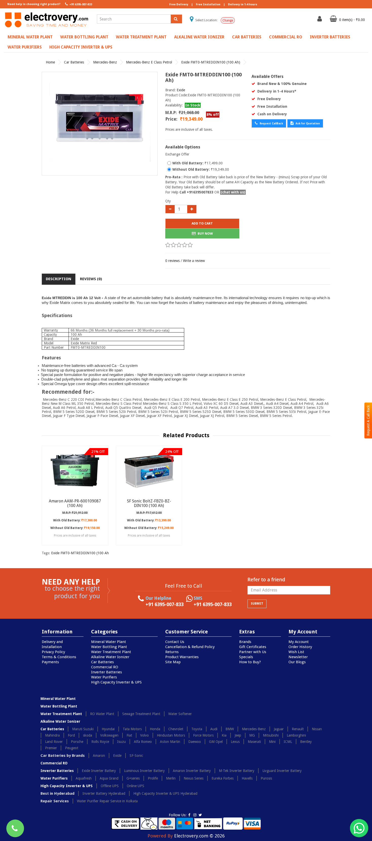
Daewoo (194, 742)
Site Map (173, 662)
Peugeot (71, 748)
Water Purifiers (25, 47)
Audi (213, 729)
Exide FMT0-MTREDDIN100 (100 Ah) (210, 62)
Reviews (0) (91, 279)
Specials (246, 657)
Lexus (235, 742)
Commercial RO (285, 37)
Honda (155, 729)
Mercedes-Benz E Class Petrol (149, 62)
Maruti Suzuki (83, 729)
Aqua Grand (109, 778)
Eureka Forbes (223, 778)
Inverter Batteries (330, 37)
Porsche (77, 742)
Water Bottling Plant (84, 37)
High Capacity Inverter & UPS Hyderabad (165, 793)
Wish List (296, 652)
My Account (298, 641)
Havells (247, 778)
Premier (51, 748)
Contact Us (174, 641)
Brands (245, 641)
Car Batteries (246, 37)
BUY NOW (205, 233)
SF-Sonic (136, 756)
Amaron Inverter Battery (192, 771)
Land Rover (54, 742)
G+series (133, 778)
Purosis (266, 778)
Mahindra (52, 735)
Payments (50, 662)
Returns (172, 652)
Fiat (129, 735)
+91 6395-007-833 (80, 4)
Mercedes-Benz (105, 62)
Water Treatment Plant (141, 37)
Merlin (171, 778)
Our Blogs (297, 662)
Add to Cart (202, 223)
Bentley (306, 742)
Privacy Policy (53, 652)
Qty (168, 201)
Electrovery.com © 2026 (199, 835)
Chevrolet (175, 729)
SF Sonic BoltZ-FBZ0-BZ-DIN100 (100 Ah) (149, 503)
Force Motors (203, 735)
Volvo (144, 735)
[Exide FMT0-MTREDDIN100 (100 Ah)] (100, 123)
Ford (71, 735)
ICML (288, 742)
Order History (300, 647)
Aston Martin (170, 742)
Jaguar (279, 729)
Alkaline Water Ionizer (199, 37)
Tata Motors (132, 729)
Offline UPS (110, 786)
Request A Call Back (368, 420)
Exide (181, 90)
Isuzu (121, 742)
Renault (298, 729)
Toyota (196, 729)
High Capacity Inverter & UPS (80, 47)
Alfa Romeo (143, 742)
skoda (87, 735)
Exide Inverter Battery (99, 771)
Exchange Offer (177, 154)
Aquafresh (84, 778)
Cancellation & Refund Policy (190, 647)
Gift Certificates (252, 647)
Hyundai (108, 729)
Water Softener (180, 714)
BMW (229, 729)
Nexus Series (193, 778)
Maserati (254, 742)
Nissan (317, 729)
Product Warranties (182, 657)
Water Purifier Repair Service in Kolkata (107, 801)
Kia (224, 735)
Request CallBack (271, 123)
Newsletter (298, 657)
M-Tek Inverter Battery (236, 771)
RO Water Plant (102, 714)
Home (50, 62)
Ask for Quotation (307, 123)
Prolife (153, 778)
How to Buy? (250, 662)
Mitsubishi (271, 735)
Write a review (194, 261)
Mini (272, 742)
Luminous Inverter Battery (144, 771)
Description (58, 279)
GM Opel (216, 742)
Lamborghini (296, 735)
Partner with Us (252, 652)
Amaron (99, 756)
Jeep (238, 735)
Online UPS (135, 786)
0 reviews (172, 261)
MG (252, 735)
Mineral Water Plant (30, 37)
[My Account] (320, 20)
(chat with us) (233, 192)
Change (227, 20)
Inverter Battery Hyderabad (103, 793)
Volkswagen (109, 735)
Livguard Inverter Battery (282, 771)
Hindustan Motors (171, 735)
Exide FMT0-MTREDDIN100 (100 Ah (80, 553)
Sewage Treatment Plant (141, 714)
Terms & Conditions (59, 657)
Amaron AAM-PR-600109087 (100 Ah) (75, 503)
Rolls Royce (100, 742)
